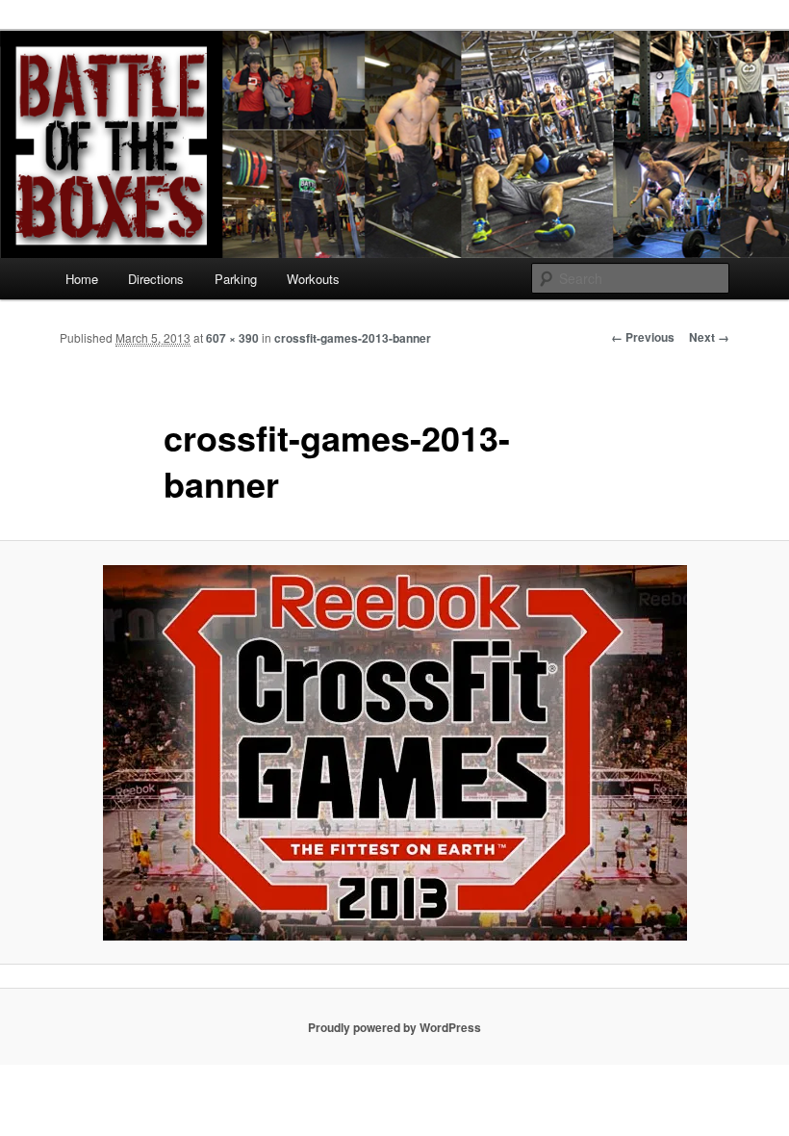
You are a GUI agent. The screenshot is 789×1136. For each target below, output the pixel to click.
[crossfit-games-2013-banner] (394, 753)
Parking (236, 279)
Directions (156, 279)
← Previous (642, 337)
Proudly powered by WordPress (394, 1027)
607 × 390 (232, 338)
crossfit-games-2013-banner (352, 338)
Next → (709, 337)
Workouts (313, 279)
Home (81, 279)
